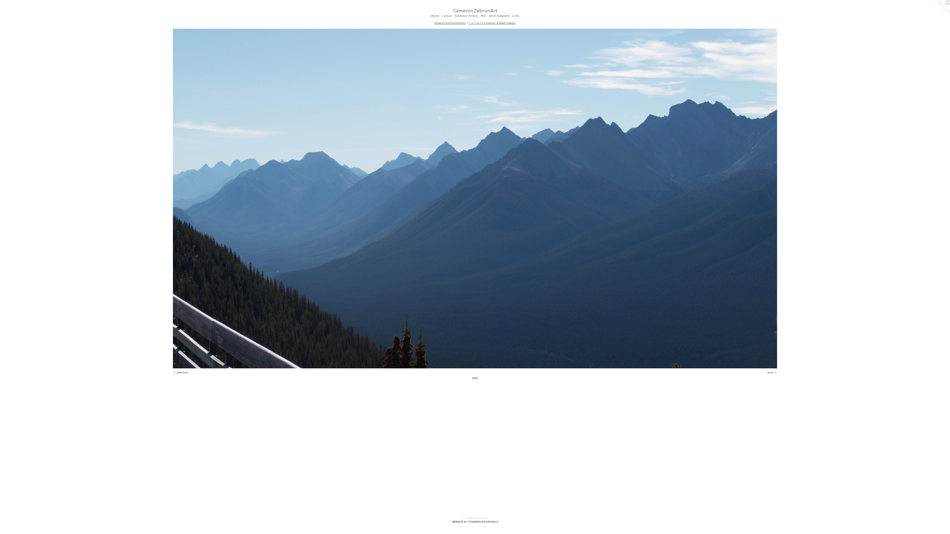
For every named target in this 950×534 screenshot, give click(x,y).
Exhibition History (466, 16)
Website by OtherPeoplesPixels (475, 521)
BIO (483, 16)
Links (515, 16)
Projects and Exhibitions (450, 23)
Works (435, 16)
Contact (447, 16)
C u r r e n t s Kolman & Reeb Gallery (492, 23)
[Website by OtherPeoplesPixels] (940, 10)
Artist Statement (499, 16)
